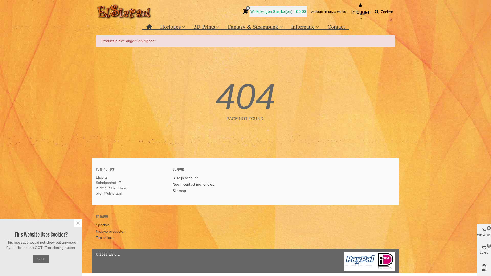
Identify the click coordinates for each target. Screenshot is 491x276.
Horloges (170, 27)
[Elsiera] (124, 12)
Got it (40, 259)
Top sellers (104, 238)
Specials (102, 225)
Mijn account (187, 178)
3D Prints (204, 27)
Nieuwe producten (110, 231)
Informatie (303, 27)
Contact (336, 27)
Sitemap (179, 191)
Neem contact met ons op (193, 184)
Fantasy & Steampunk (253, 27)
